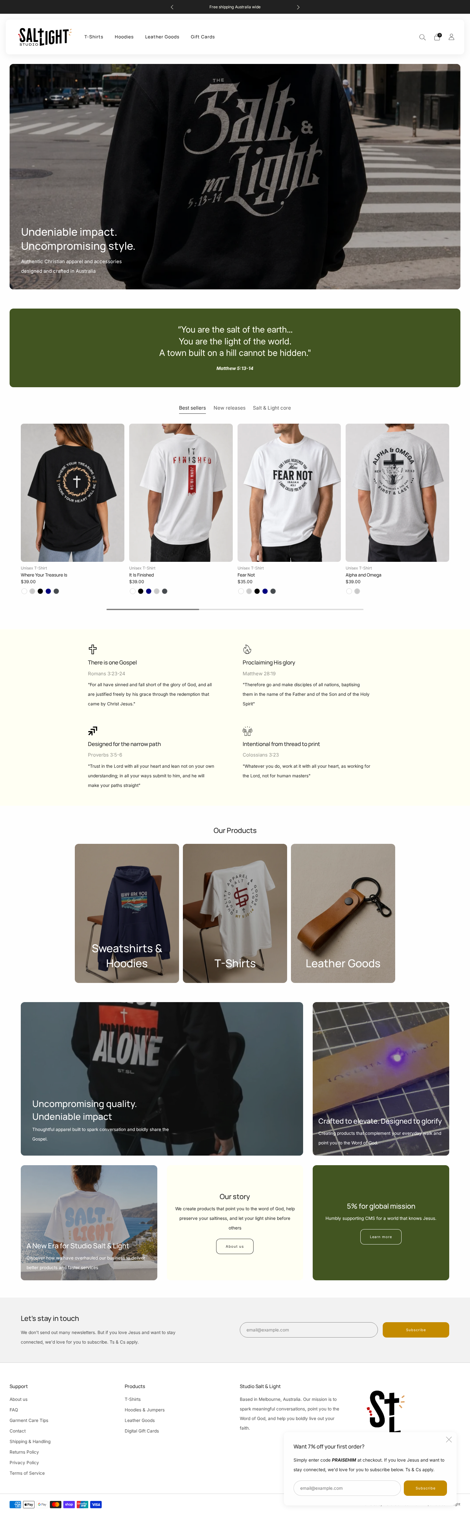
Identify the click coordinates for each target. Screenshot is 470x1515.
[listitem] (235, 7)
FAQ (14, 1409)
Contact (18, 1430)
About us (235, 1246)
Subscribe (425, 1488)
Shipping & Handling (30, 1441)
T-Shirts (93, 37)
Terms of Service (27, 1473)
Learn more (381, 1237)
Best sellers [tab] (192, 408)
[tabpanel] (235, 509)
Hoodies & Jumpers (145, 1409)
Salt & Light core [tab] (272, 408)
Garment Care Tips (29, 1420)
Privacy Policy (24, 1462)
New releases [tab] (230, 408)
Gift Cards (203, 37)
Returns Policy (24, 1452)
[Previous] (172, 7)
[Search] (422, 37)
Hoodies (124, 37)
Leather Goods (162, 37)
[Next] (298, 7)
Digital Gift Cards (142, 1430)
